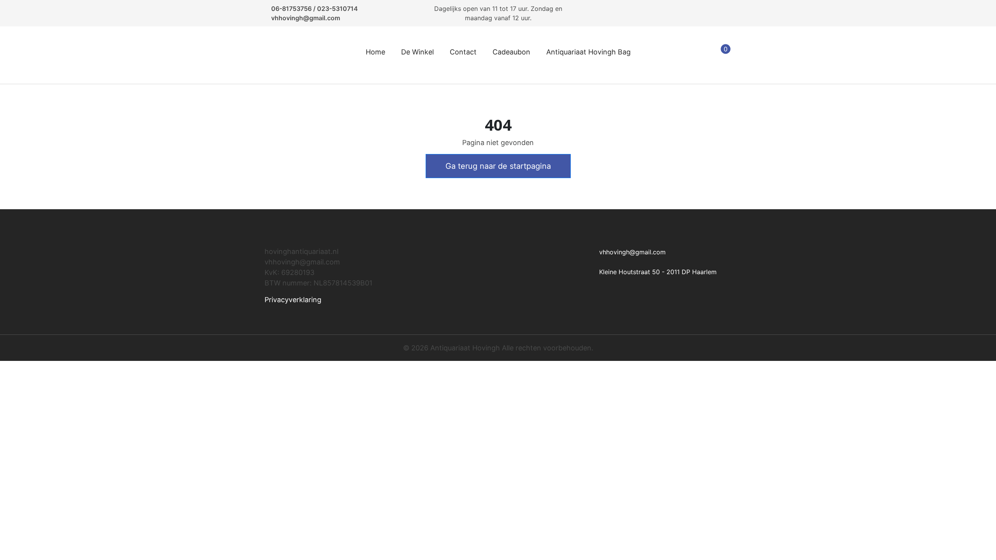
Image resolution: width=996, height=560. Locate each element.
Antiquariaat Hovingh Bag (588, 52)
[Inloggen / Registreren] (683, 55)
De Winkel (417, 52)
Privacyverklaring (293, 300)
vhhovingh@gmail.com (305, 18)
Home (375, 52)
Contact (463, 52)
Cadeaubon (511, 52)
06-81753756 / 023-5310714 (314, 8)
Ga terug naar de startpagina (498, 166)
